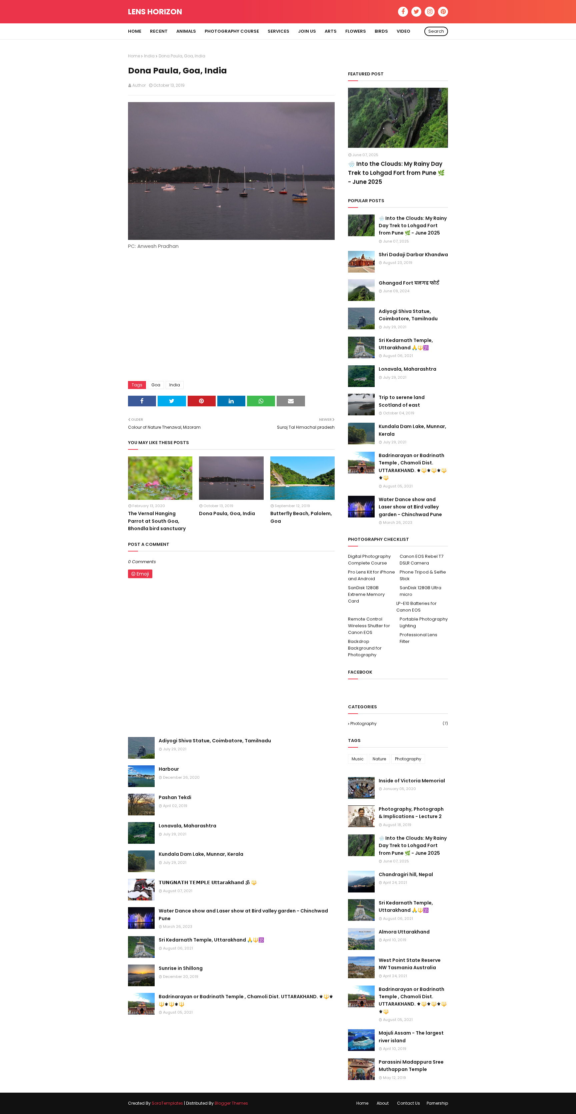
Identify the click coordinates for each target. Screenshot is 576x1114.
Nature (379, 759)
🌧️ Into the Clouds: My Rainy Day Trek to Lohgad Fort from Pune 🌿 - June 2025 (396, 173)
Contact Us (408, 1103)
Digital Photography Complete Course (369, 559)
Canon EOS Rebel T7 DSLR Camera (421, 559)
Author (139, 85)
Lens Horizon (155, 11)
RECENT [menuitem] (159, 31)
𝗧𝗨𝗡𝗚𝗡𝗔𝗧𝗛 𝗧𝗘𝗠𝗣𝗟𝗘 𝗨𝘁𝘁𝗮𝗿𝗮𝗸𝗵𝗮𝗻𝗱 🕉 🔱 (208, 882)
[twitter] (416, 12)
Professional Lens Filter (418, 638)
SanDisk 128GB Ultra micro (420, 591)
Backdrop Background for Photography (365, 648)
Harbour (169, 769)
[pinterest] (443, 12)
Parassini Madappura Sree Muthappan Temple (411, 1066)
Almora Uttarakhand (404, 932)
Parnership (437, 1103)
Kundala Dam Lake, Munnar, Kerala (201, 854)
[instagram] (430, 12)
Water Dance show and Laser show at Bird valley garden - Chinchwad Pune (243, 914)
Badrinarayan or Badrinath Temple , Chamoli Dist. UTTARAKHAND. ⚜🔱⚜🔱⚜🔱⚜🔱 (246, 1000)
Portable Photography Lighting (424, 622)
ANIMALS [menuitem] (186, 31)
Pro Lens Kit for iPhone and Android (371, 575)
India (149, 56)
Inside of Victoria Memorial (412, 780)
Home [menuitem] (134, 31)
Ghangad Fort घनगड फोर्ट (409, 283)
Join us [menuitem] (307, 31)
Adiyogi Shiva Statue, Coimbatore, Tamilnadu (215, 740)
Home (134, 56)
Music (358, 759)
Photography (399, 723)
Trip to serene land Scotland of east (402, 401)
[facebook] (403, 12)
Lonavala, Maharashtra (187, 825)
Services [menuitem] (278, 31)
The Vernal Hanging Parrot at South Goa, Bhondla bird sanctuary (157, 521)
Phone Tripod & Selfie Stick (423, 575)
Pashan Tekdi (175, 797)
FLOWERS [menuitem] (355, 31)
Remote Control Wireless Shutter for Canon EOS (369, 626)
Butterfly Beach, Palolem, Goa (301, 517)
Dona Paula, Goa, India (227, 513)
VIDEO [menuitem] (403, 31)
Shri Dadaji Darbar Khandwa (413, 254)
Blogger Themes (231, 1103)
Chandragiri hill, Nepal (406, 874)
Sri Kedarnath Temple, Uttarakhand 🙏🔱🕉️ (211, 940)
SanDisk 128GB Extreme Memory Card (366, 594)
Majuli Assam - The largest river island (411, 1037)
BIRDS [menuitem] (381, 31)
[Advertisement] (231, 312)
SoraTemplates (167, 1103)
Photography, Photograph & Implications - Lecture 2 (411, 813)
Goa (155, 385)
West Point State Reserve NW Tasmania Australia (410, 964)
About (383, 1103)
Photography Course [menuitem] (232, 31)
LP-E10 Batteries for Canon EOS (416, 606)
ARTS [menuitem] (331, 31)
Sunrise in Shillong (181, 968)
